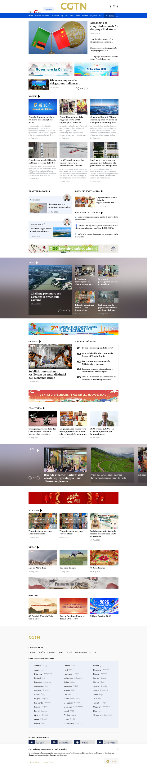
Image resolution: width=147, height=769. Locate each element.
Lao (67, 694)
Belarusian (43, 674)
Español (41, 652)
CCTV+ (93, 652)
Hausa (39, 723)
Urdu (97, 711)
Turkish (99, 703)
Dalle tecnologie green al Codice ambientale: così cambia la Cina (41, 230)
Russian (100, 674)
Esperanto (42, 703)
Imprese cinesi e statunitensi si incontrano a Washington (97, 370)
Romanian (101, 670)
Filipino (41, 707)
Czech (39, 694)
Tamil (98, 694)
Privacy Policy (34, 762)
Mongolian (72, 703)
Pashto (98, 665)
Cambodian (41, 686)
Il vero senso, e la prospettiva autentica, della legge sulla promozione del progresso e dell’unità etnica (59, 206)
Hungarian (71, 674)
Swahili (100, 690)
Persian (70, 715)
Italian (70, 682)
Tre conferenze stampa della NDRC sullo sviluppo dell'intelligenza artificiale (96, 362)
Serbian (99, 678)
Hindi (68, 670)
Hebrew (69, 665)
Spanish (100, 686)
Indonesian (73, 678)
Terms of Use (48, 762)
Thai (97, 698)
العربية (60, 652)
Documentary (81, 652)
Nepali (69, 711)
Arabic (40, 670)
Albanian (40, 665)
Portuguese (73, 723)
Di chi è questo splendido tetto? (97, 348)
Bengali (39, 678)
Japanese (71, 686)
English (32, 652)
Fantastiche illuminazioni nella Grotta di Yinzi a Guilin (97, 354)
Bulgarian (42, 682)
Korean (70, 690)
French (40, 711)
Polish (69, 719)
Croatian (41, 690)
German (41, 715)
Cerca (111, 16)
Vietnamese (102, 715)
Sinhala (99, 682)
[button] (77, 88)
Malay (72, 698)
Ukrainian (101, 707)
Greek (40, 719)
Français (51, 652)
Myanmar (73, 707)
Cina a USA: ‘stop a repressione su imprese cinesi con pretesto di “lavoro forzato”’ (99, 378)
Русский (69, 652)
